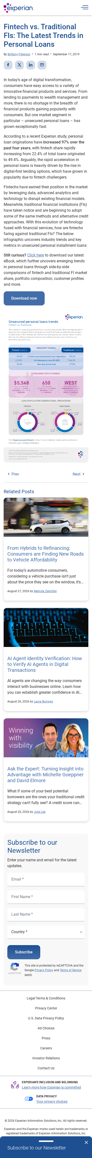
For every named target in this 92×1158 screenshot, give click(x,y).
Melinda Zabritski (45, 591)
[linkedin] (30, 65)
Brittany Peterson (19, 54)
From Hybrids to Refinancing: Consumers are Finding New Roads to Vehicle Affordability (45, 554)
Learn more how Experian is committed (51, 1087)
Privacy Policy (44, 970)
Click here (35, 255)
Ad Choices (46, 1028)
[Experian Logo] (19, 8)
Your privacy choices (51, 1101)
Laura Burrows (43, 701)
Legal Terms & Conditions (46, 998)
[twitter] (19, 65)
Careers (46, 1048)
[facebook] (8, 65)
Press (46, 1038)
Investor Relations (46, 1058)
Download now (24, 298)
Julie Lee (39, 812)
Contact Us (46, 1068)
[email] (42, 65)
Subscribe (24, 952)
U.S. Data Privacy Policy (46, 1018)
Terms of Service (70, 970)
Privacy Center (46, 1008)
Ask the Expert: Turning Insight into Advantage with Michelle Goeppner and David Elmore (45, 774)
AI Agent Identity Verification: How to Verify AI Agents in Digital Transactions (44, 664)
